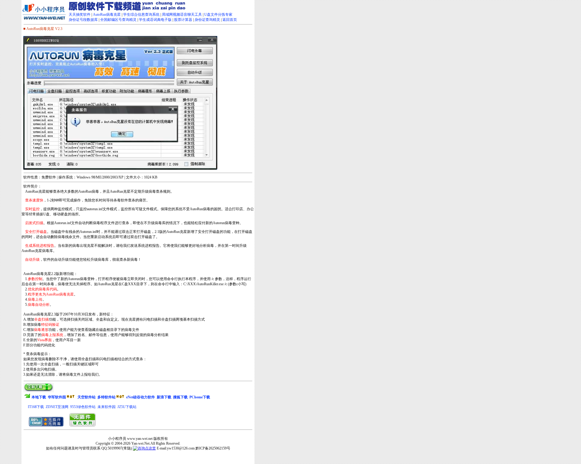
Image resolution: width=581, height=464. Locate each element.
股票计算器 (183, 20)
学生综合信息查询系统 (141, 14)
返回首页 (229, 20)
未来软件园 (106, 407)
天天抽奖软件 (79, 14)
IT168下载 (36, 407)
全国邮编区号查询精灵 (118, 20)
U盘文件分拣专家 (218, 14)
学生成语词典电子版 (155, 20)
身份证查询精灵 (207, 20)
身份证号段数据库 (83, 20)
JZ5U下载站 (126, 407)
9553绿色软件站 (83, 407)
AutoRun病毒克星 (107, 14)
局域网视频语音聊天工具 (182, 14)
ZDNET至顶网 (57, 407)
